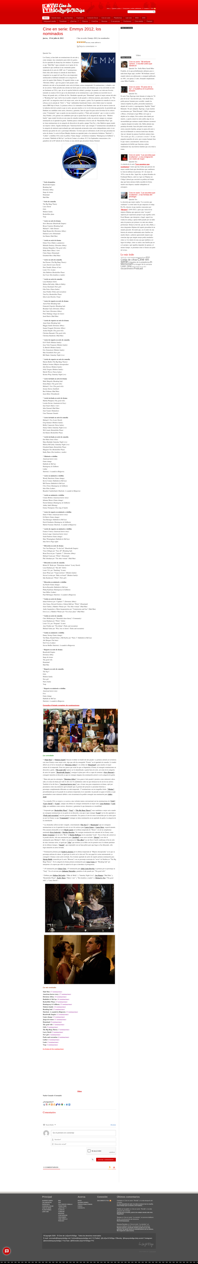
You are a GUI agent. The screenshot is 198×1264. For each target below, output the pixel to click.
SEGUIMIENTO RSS (103, 1200)
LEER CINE (45, 1211)
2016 (122, 257)
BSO (148, 257)
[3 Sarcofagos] (81, 42)
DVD (59, 1202)
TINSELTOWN (62, 1206)
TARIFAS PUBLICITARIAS (85, 1204)
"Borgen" (124, 209)
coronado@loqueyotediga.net (59, 1238)
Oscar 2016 (135, 266)
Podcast (138, 268)
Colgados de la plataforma (139, 262)
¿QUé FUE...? (62, 1208)
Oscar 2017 (143, 266)
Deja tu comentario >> (88, 46)
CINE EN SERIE (46, 1208)
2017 (125, 257)
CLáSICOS (61, 1209)
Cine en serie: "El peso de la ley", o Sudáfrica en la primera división (141, 89)
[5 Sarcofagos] (85, 42)
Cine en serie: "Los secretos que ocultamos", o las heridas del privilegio (142, 195)
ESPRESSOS (46, 1204)
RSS (152, 8)
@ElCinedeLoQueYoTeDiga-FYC (82, 1241)
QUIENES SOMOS (83, 1202)
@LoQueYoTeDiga (107, 1238)
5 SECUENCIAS (62, 1215)
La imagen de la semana (142, 264)
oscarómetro (127, 268)
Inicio (108, 8)
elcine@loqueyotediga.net (81, 1238)
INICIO (80, 1200)
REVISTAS (61, 1213)
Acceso (113, 1125)
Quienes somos (116, 8)
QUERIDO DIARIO (47, 1200)
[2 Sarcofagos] (79, 42)
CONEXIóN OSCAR (47, 1206)
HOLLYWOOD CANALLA (65, 1204)
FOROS (80, 1206)
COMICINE (61, 1211)
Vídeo (79, 1091)
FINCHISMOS (62, 1217)
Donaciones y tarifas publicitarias (132, 8)
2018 (128, 257)
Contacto (146, 8)
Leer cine (126, 266)
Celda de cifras (129, 259)
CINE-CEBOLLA (62, 1219)
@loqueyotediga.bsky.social (133, 1238)
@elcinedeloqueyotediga (52, 1241)
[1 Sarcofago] (77, 42)
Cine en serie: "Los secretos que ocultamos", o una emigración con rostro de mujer (142, 157)
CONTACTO (81, 1208)
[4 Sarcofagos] (83, 42)
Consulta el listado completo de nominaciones (61, 705)
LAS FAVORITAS (47, 1202)
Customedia (152, 1251)
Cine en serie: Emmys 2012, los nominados (72, 31)
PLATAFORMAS (46, 1209)
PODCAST (61, 1221)
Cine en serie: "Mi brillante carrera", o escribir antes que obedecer (140, 64)
